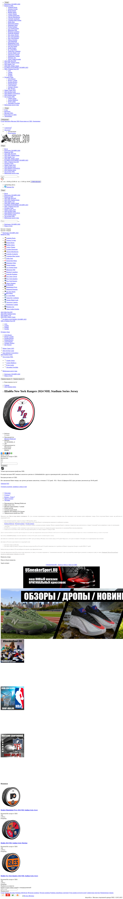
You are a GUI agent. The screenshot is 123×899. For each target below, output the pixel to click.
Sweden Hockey (12, 82)
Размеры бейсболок (9, 523)
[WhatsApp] (11, 453)
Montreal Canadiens (13, 31)
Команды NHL (8, 5)
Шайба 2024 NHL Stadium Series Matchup (14, 843)
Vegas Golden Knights (14, 59)
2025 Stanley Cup (9, 64)
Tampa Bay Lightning (14, 51)
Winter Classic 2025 (10, 90)
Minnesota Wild (12, 30)
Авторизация (12, 131)
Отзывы (7, 495)
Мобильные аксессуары (11, 105)
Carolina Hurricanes (13, 15)
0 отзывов (6, 435)
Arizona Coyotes (13, 9)
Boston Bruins (12, 10)
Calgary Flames (12, 14)
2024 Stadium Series (10, 95)
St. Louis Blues (12, 49)
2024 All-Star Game (10, 92)
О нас (6, 110)
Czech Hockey (12, 85)
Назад (6, 2)
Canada (10, 72)
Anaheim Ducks (12, 7)
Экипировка (8, 116)
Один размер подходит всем (77, 892)
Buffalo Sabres (12, 12)
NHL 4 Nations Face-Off (11, 69)
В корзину (4, 465)
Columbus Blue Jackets (14, 20)
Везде (6, 149)
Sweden (10, 75)
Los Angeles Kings (13, 28)
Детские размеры (29, 523)
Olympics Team (8, 77)
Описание (7, 493)
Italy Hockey (11, 88)
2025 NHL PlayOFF (10, 61)
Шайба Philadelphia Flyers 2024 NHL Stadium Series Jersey (19, 810)
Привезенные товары (106, 892)
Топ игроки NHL (9, 96)
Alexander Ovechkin (14, 103)
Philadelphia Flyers (13, 43)
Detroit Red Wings (13, 23)
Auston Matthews (13, 100)
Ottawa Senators (12, 40)
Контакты (7, 111)
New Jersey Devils (13, 35)
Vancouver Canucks (13, 54)
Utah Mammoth (12, 41)
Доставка (7, 500)
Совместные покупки (93, 892)
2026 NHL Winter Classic (11, 66)
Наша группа (8, 226)
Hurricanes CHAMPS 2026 (12, 4)
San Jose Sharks (12, 46)
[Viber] (9, 453)
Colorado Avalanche (14, 18)
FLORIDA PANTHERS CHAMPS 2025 (16, 67)
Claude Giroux (12, 98)
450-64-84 (35, 181)
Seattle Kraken (12, 48)
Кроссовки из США (10, 114)
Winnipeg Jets (12, 57)
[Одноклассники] (3, 453)
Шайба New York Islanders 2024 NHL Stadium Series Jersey (19, 876)
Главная (6, 385)
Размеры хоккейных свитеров (59, 892)
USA (9, 70)
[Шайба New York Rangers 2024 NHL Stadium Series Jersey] (19, 430)
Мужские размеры (19, 523)
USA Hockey (12, 79)
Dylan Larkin (12, 101)
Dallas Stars (11, 22)
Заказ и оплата (8, 498)
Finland (10, 74)
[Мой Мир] (5, 453)
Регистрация (12, 133)
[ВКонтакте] (1, 453)
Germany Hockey (13, 87)
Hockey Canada (12, 80)
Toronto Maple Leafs (14, 53)
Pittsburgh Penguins (13, 44)
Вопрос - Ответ (9, 497)
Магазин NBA (8, 113)
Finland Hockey (12, 83)
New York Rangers (13, 38)
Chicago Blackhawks (14, 17)
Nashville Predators (13, 33)
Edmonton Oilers (13, 25)
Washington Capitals (14, 56)
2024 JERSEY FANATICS (12, 93)
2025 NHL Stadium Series (11, 62)
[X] (7, 453)
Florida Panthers (12, 27)
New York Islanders (13, 36)
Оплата (7, 892)
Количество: (4, 458)
